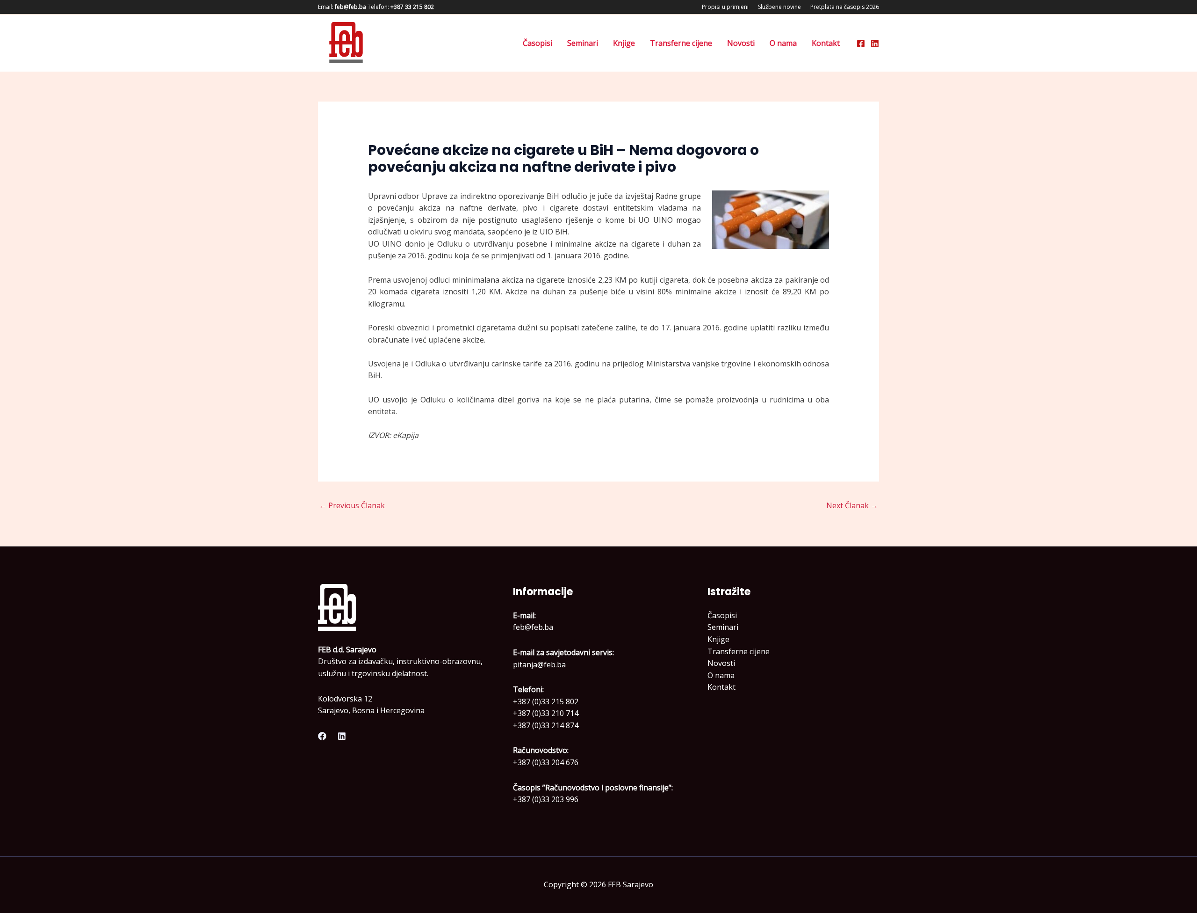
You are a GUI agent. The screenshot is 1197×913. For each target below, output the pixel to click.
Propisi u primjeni (725, 7)
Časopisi (537, 43)
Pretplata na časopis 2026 (844, 7)
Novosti (741, 43)
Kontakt (826, 43)
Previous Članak (352, 505)
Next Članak (852, 505)
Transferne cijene (681, 43)
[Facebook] (861, 43)
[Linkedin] (875, 43)
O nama (783, 43)
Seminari (582, 43)
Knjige (624, 43)
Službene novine (779, 7)
